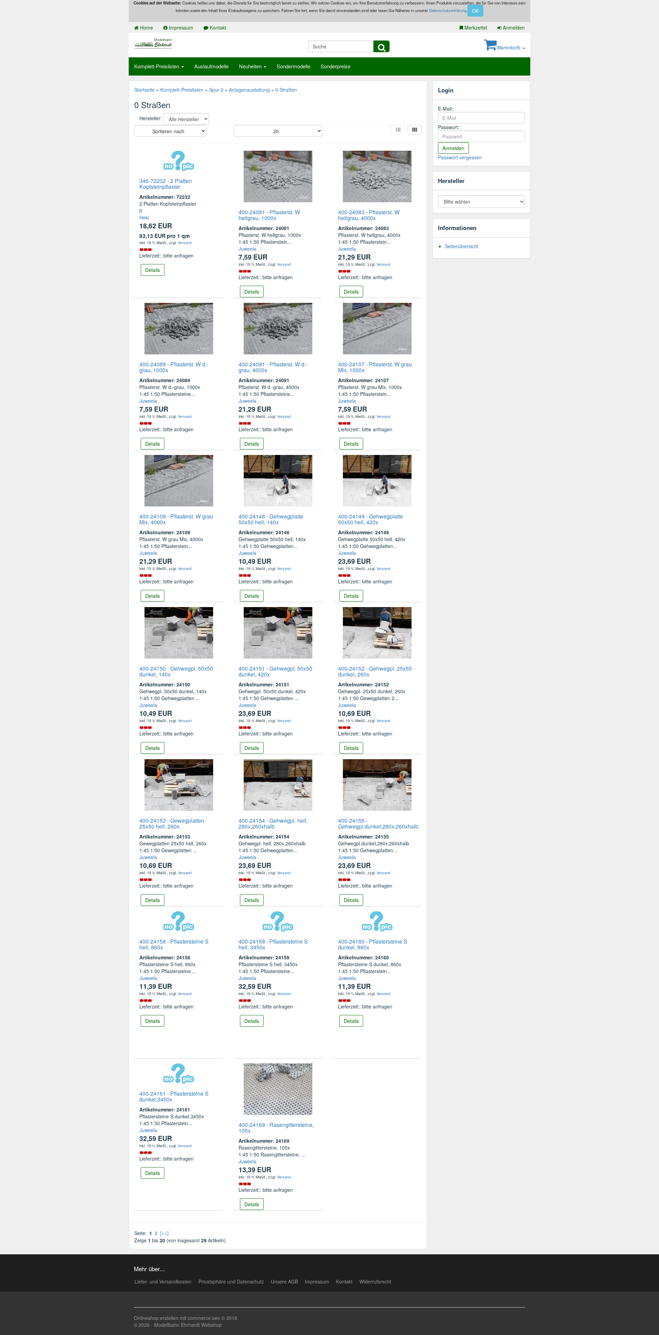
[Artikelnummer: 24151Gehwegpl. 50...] (278, 631)
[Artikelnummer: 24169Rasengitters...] (278, 1088)
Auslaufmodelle (211, 66)
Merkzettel (475, 27)
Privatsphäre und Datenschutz (231, 1281)
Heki (144, 217)
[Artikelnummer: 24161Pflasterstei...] (178, 1072)
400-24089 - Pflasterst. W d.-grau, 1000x (173, 367)
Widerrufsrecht (375, 1281)
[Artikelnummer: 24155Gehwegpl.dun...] (377, 783)
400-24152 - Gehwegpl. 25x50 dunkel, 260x (375, 671)
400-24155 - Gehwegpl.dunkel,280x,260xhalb (378, 824)
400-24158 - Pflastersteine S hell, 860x (174, 944)
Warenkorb (509, 47)
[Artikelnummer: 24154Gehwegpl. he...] (278, 783)
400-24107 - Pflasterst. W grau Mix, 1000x (375, 367)
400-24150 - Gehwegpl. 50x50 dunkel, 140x (176, 671)
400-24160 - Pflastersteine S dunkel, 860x (372, 944)
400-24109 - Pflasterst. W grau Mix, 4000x (176, 519)
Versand (185, 242)
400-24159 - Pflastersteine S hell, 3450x (273, 944)
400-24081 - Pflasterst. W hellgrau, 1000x (269, 215)
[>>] (164, 1233)
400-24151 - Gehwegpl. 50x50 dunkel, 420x (275, 671)
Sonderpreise (335, 66)
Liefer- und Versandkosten (163, 1281)
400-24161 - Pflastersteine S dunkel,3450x (174, 1096)
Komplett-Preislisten (157, 66)
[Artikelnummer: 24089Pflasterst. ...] (178, 327)
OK (475, 10)
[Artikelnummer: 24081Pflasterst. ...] (278, 175)
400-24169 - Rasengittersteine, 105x (276, 1128)
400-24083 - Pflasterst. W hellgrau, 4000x (369, 215)
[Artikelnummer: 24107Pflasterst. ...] (377, 327)
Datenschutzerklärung (447, 10)
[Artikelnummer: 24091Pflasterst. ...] (278, 327)
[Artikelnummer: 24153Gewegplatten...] (178, 783)
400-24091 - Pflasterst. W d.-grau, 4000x (273, 367)
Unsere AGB (284, 1281)
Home (146, 27)
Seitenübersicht (461, 246)
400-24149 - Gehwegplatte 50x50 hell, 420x (370, 519)
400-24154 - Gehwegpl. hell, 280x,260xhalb (273, 824)
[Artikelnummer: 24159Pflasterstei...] (278, 920)
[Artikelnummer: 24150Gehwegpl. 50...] (178, 631)
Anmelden (513, 27)
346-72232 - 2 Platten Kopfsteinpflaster (165, 184)
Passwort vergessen (460, 157)
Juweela (247, 248)
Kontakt (217, 27)
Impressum (180, 27)
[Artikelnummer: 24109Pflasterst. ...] (178, 479)
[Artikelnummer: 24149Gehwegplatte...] (377, 479)
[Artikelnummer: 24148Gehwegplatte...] (278, 479)
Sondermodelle (293, 66)
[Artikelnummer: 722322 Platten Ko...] (178, 160)
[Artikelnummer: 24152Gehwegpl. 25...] (377, 631)
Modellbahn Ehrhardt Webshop (188, 1324)
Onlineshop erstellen (156, 1317)
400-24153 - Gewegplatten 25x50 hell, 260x (171, 824)
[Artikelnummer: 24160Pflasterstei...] (377, 920)
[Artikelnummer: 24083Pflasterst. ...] (377, 175)
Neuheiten (251, 66)
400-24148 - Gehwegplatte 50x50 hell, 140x (271, 519)
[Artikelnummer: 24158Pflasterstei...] (178, 920)
